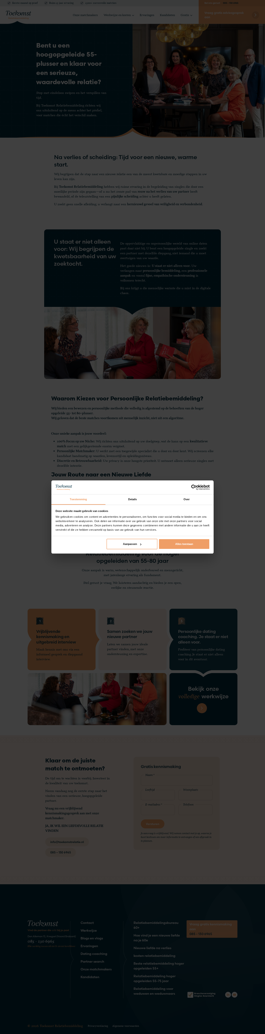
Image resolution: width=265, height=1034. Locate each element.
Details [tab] (132, 499)
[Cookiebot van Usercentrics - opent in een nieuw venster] (194, 487)
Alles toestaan (184, 543)
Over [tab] (187, 499)
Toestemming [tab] (78, 499)
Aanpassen (130, 543)
